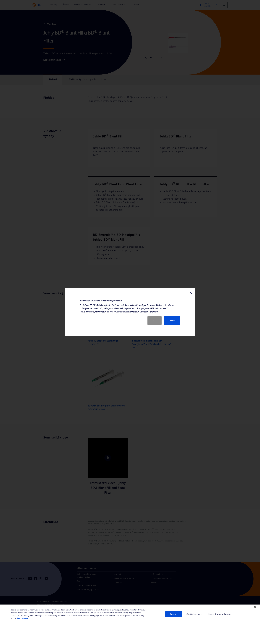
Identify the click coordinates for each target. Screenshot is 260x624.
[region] (130, 614)
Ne (154, 320)
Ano (172, 320)
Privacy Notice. (23, 618)
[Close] (255, 607)
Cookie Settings (194, 614)
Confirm (174, 614)
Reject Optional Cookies (220, 614)
